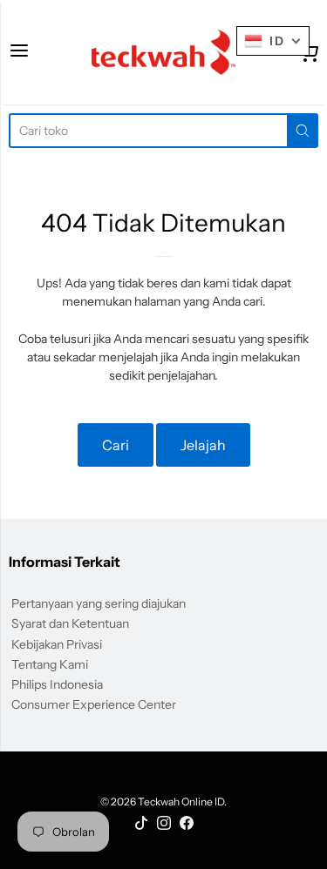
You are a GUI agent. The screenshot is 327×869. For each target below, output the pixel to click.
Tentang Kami (49, 664)
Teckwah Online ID (181, 801)
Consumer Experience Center (93, 704)
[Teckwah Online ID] (163, 52)
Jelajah (203, 445)
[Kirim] (302, 130)
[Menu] (19, 52)
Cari (115, 445)
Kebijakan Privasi (56, 644)
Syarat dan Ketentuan (70, 623)
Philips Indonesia (57, 684)
